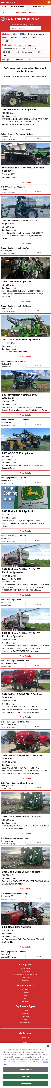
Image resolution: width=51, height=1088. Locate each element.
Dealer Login (25, 1037)
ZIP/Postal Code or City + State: (21, 24)
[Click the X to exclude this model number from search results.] (25, 45)
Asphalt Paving (25, 968)
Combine (25, 1013)
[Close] (48, 1046)
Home (3, 7)
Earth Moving (25, 980)
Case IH (25, 998)
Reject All (25, 1076)
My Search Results (37, 7)
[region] (25, 1065)
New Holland (25, 1001)
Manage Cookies (25, 1069)
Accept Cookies (25, 1083)
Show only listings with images (33, 34)
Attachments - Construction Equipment (25, 974)
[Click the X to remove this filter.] (19, 37)
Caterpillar (25, 992)
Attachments (25, 971)
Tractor (25, 1010)
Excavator (25, 1016)
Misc (25, 995)
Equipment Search (18, 7)
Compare (38, 138)
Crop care (25, 977)
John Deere (25, 989)
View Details (25, 130)
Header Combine (25, 1022)
